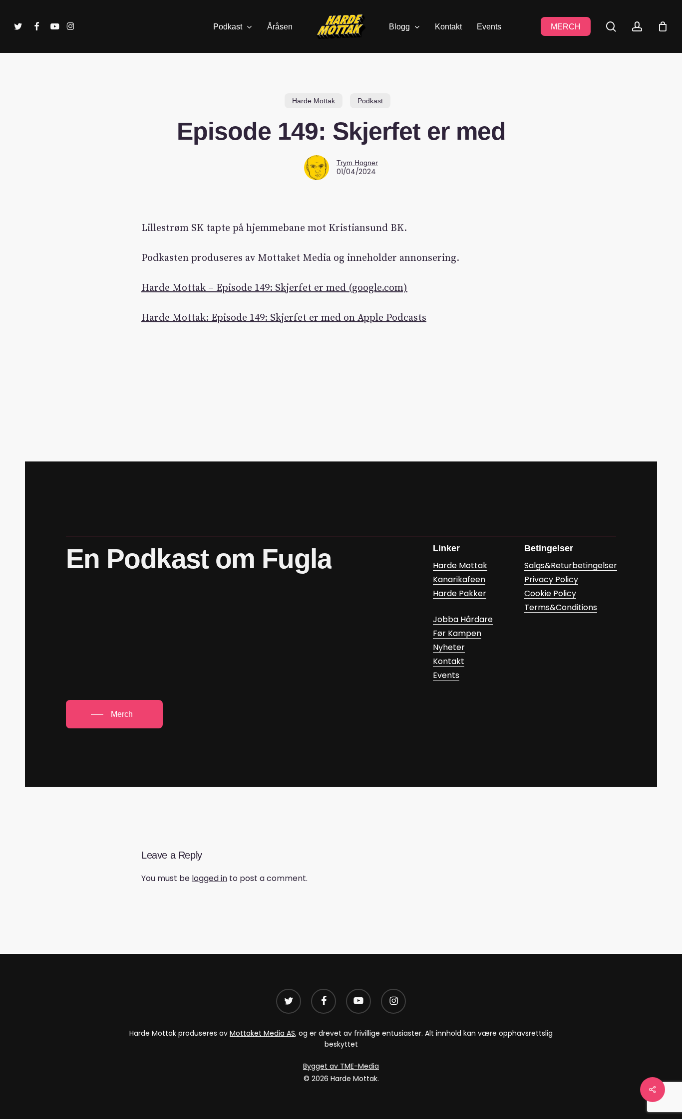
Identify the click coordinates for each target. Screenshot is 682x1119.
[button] (114, 714)
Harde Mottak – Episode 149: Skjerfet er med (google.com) (274, 288)
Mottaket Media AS (262, 1033)
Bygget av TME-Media (341, 1066)
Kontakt (448, 661)
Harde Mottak (313, 101)
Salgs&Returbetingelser (570, 565)
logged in (209, 878)
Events (446, 675)
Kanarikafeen (459, 579)
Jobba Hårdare (463, 619)
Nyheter (449, 647)
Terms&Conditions (560, 607)
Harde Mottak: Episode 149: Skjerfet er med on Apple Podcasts (283, 318)
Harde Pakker (459, 593)
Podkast (370, 101)
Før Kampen (457, 633)
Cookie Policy (550, 593)
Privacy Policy (551, 579)
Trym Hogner (357, 163)
